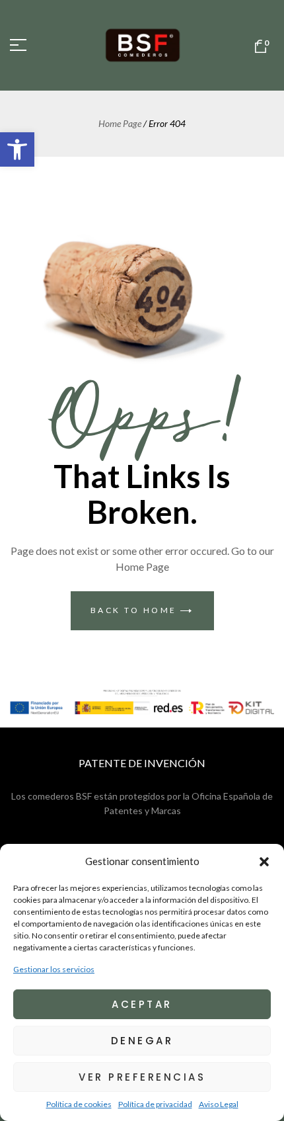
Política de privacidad (155, 1104)
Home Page (119, 123)
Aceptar (142, 1004)
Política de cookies (79, 1104)
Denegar (142, 1041)
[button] (17, 149)
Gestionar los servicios (53, 969)
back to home (135, 610)
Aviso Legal (218, 1104)
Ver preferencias (142, 1077)
